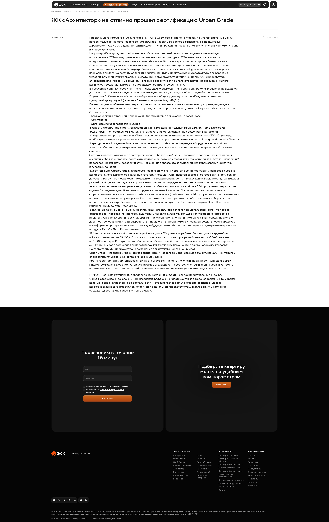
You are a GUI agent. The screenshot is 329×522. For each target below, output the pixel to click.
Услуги (166, 4)
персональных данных (118, 386)
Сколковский (203, 472)
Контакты (252, 482)
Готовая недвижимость (229, 467)
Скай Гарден (179, 462)
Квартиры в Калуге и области (228, 460)
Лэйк (199, 455)
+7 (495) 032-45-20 (81, 453)
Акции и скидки (226, 487)
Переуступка (254, 469)
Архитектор (179, 469)
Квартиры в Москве (228, 455)
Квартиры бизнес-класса (230, 464)
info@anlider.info (81, 519)
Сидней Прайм (180, 475)
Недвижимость (79, 4)
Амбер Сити (179, 455)
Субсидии (253, 465)
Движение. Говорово (202, 476)
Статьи (221, 490)
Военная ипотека (256, 475)
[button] (269, 37)
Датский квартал (205, 462)
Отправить (107, 398)
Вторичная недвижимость (231, 480)
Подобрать (221, 384)
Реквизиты (253, 479)
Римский (201, 459)
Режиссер (178, 479)
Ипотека (252, 455)
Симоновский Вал (182, 465)
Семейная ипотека (257, 472)
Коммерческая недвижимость (225, 475)
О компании (179, 4)
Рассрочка (253, 462)
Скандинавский (204, 465)
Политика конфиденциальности (106, 519)
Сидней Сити (179, 459)
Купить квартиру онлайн (230, 483)
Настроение (203, 469)
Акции (135, 4)
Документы (253, 485)
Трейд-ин (252, 459)
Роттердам (178, 472)
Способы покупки (150, 4)
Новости (67, 11)
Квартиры (95, 4)
